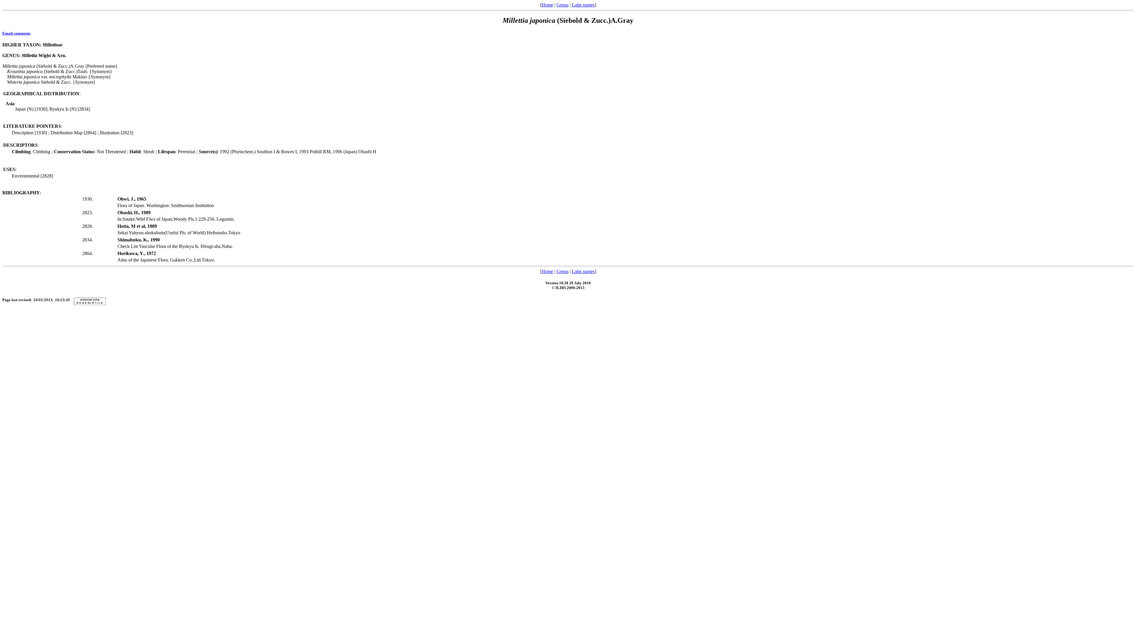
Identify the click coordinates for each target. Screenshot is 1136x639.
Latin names (583, 4)
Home (547, 4)
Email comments (16, 33)
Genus (562, 4)
